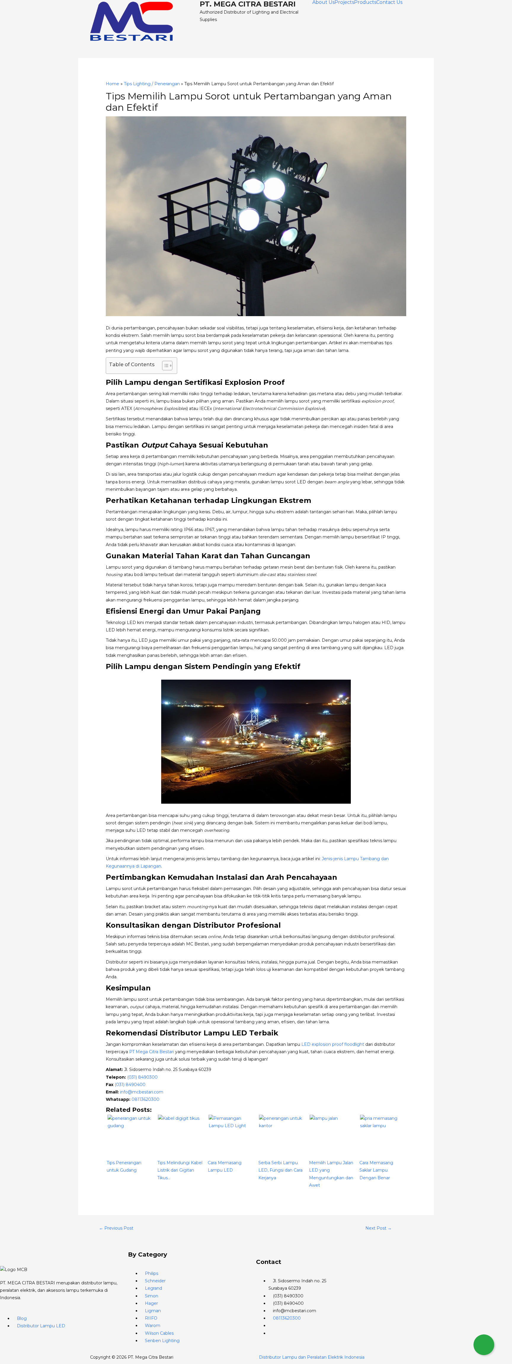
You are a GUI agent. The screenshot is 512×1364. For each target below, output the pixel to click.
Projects (344, 2)
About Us (323, 2)
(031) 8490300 (142, 1077)
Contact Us (389, 2)
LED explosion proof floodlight (332, 1044)
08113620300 (145, 1099)
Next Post (378, 1228)
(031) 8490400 (130, 1084)
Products (365, 2)
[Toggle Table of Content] (164, 366)
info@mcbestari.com (141, 1092)
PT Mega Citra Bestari (151, 1051)
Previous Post (116, 1228)
